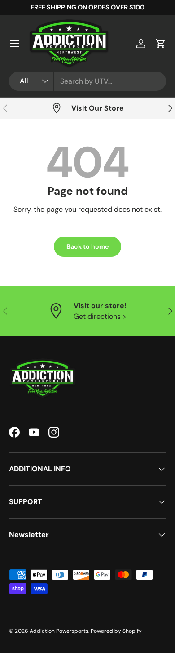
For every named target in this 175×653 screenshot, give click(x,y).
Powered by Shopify (116, 631)
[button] (161, 44)
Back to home (87, 246)
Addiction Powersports (59, 631)
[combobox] (87, 81)
